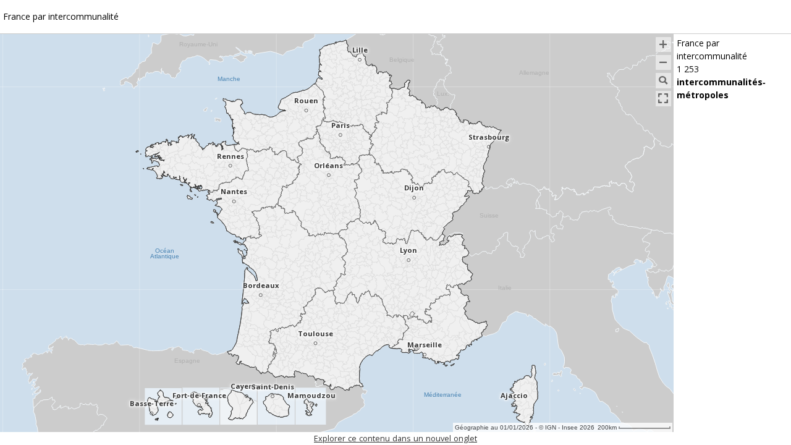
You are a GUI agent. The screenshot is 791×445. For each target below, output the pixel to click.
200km (607, 427)
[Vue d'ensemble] (663, 98)
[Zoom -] (663, 62)
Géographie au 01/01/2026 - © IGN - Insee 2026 (524, 427)
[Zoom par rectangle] (663, 80)
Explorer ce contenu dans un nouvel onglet (395, 438)
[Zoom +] (663, 44)
